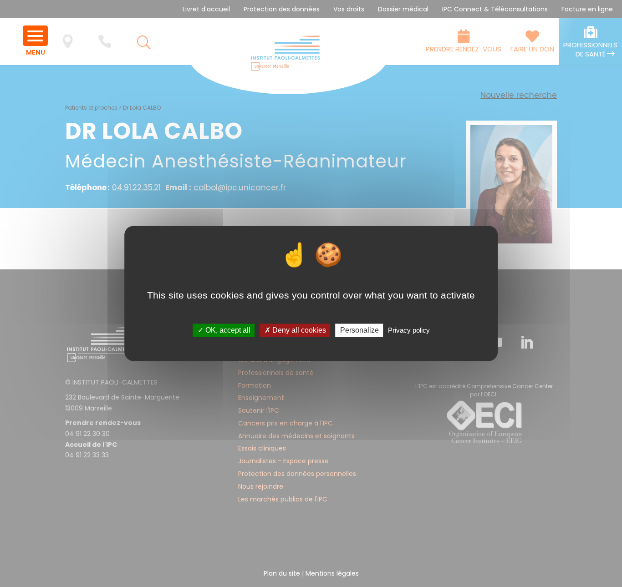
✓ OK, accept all (224, 330)
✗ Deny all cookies (295, 330)
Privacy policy (409, 330)
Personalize (359, 330)
